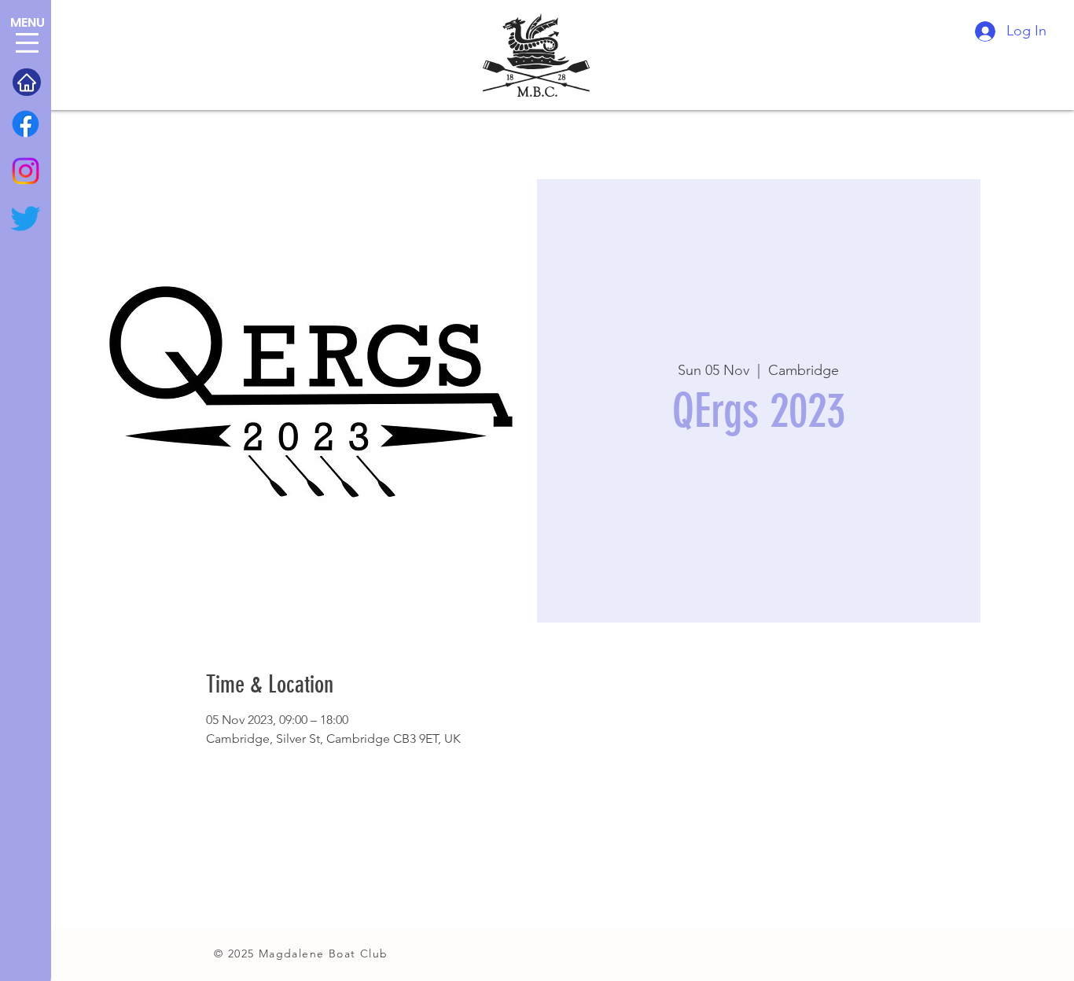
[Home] (27, 82)
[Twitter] (25, 218)
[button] (27, 43)
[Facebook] (25, 123)
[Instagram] (25, 171)
